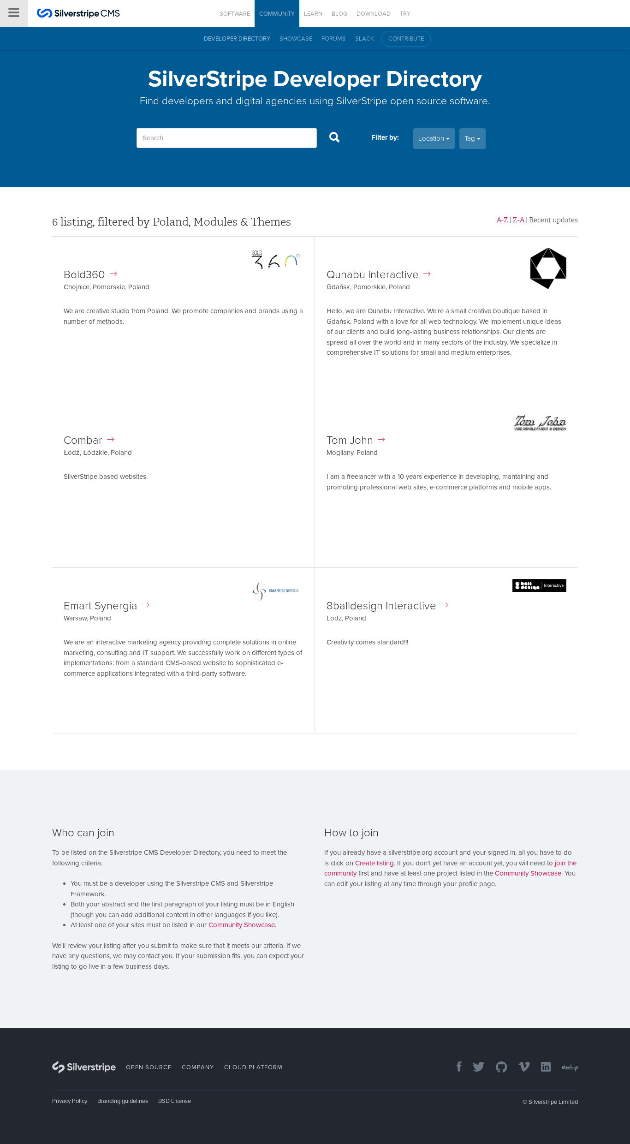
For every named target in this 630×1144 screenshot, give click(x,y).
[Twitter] (474, 1068)
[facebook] (454, 1068)
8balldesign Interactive (381, 606)
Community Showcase (241, 925)
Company (198, 1067)
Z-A (518, 220)
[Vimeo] (519, 1068)
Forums (333, 38)
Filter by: (385, 137)
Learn (313, 14)
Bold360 (84, 274)
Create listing (374, 863)
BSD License (174, 1101)
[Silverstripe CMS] (78, 14)
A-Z (502, 220)
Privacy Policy (69, 1101)
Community (277, 14)
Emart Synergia (100, 606)
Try (405, 14)
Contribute (406, 38)
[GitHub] (497, 1068)
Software (235, 14)
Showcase (295, 38)
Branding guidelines (122, 1101)
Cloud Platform (253, 1067)
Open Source (149, 1067)
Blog (339, 14)
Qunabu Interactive (373, 274)
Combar (83, 440)
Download (374, 14)
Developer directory (237, 38)
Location (432, 138)
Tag (470, 138)
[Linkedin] (541, 1068)
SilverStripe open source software (412, 101)
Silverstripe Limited (553, 1102)
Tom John (350, 440)
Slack (364, 38)
